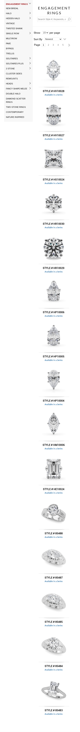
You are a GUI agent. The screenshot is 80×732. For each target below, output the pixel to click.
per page (54, 32)
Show (37, 32)
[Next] (68, 45)
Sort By (38, 39)
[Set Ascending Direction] (65, 39)
